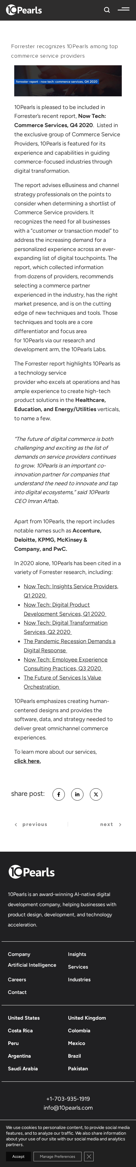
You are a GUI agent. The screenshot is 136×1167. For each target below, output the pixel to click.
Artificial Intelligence (32, 965)
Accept (18, 1156)
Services (78, 967)
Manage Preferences (57, 1156)
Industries (79, 980)
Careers (17, 980)
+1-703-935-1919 (68, 1098)
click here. (27, 761)
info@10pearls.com (68, 1107)
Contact (17, 992)
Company (19, 954)
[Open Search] (105, 9)
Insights (77, 954)
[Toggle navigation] (120, 9)
